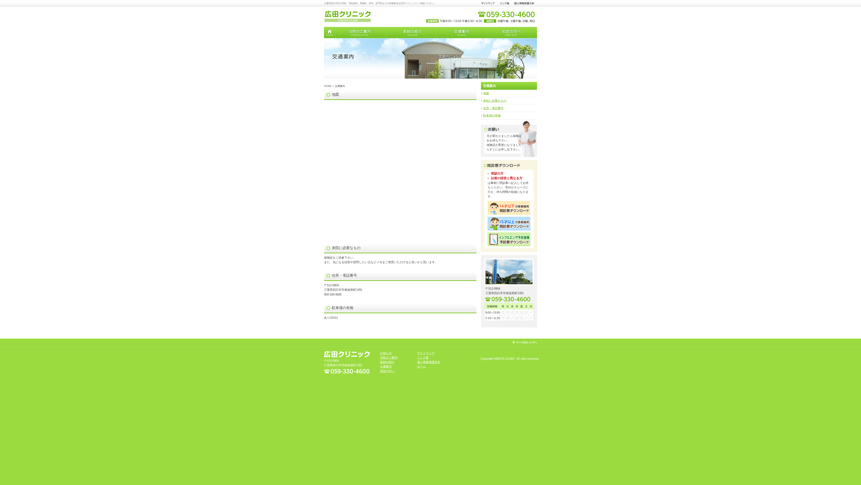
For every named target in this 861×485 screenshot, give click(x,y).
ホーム (421, 366)
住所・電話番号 (493, 108)
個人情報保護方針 (428, 362)
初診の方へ (387, 371)
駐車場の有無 (492, 115)
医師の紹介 (387, 362)
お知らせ (386, 353)
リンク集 (423, 357)
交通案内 (386, 366)
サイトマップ (426, 353)
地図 (486, 93)
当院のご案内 (389, 357)
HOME (327, 86)
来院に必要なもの (495, 100)
